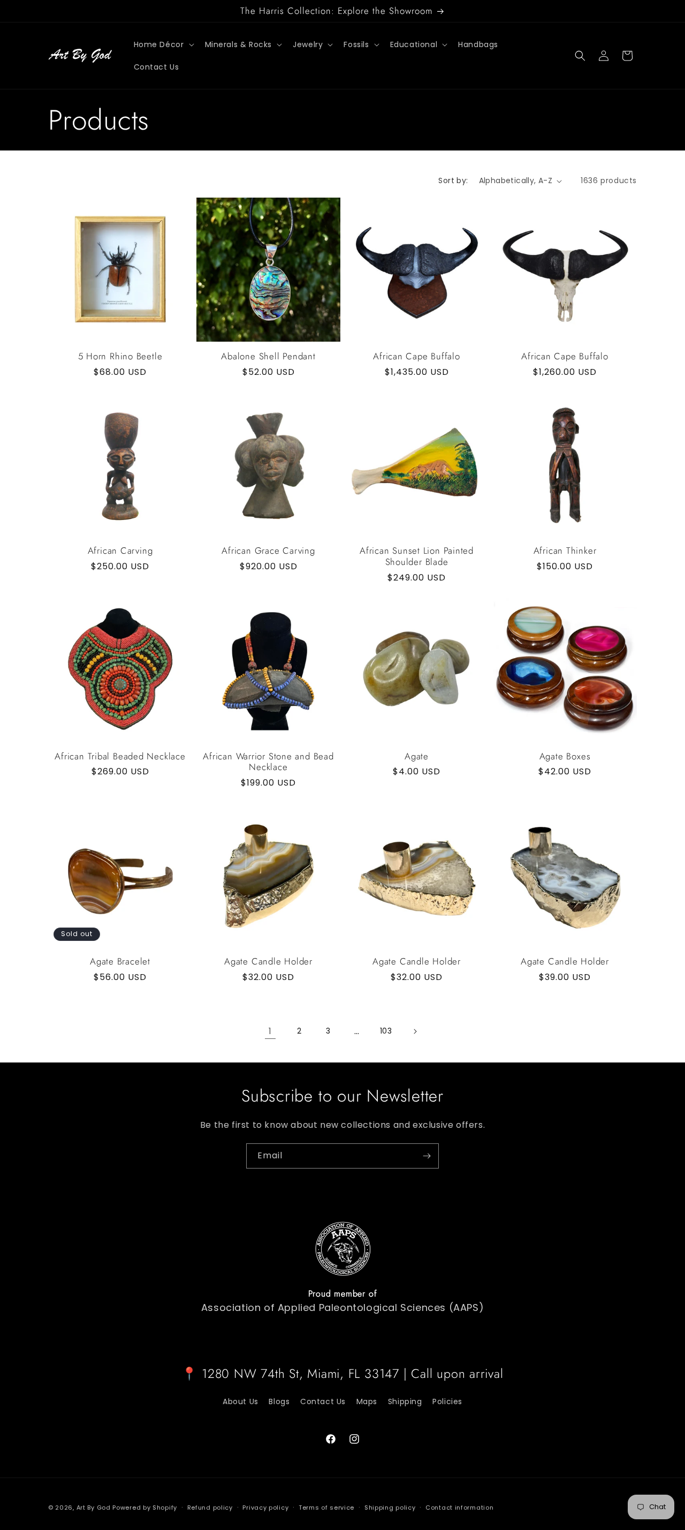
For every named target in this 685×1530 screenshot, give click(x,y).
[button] (163, 44)
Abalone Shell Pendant (268, 356)
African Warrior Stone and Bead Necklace (268, 762)
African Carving (120, 550)
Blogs (279, 1401)
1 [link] (270, 1031)
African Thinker (565, 550)
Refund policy (210, 1507)
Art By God (94, 1507)
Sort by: (453, 180)
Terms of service (326, 1507)
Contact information (459, 1507)
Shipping (405, 1401)
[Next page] (415, 1031)
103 (386, 1031)
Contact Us (323, 1401)
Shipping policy (390, 1507)
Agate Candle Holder (268, 961)
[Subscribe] (426, 1156)
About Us (240, 1401)
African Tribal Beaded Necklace (120, 756)
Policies (447, 1401)
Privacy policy (265, 1507)
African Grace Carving (268, 550)
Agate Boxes (565, 756)
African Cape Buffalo (416, 356)
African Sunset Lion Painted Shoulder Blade (417, 556)
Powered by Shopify (144, 1507)
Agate (417, 756)
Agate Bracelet (120, 961)
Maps (366, 1401)
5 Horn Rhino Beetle (120, 356)
